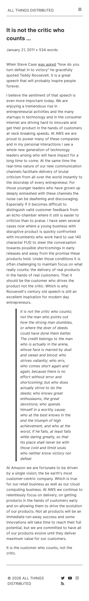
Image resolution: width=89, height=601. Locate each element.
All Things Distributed (31, 10)
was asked (47, 64)
